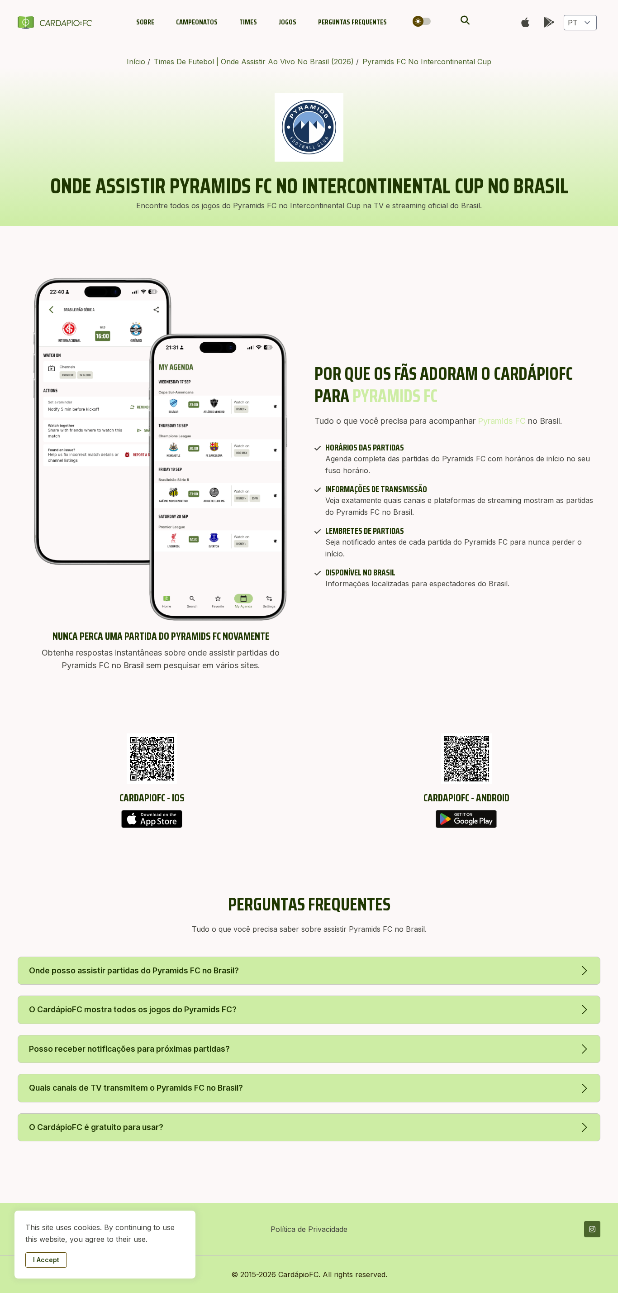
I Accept (46, 1260)
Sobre (145, 22)
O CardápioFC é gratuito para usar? (96, 1127)
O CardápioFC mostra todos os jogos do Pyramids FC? (133, 1009)
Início (137, 61)
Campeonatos (197, 22)
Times (248, 22)
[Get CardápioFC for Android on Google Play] (466, 819)
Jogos (287, 22)
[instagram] (592, 1229)
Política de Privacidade (309, 1229)
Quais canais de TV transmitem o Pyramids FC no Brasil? (136, 1087)
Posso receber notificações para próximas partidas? (129, 1049)
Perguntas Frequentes (352, 22)
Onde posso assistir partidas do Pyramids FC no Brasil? (134, 970)
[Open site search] (464, 20)
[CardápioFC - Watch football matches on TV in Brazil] (56, 22)
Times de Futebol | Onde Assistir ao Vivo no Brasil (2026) (255, 61)
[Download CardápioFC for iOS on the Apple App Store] (152, 819)
